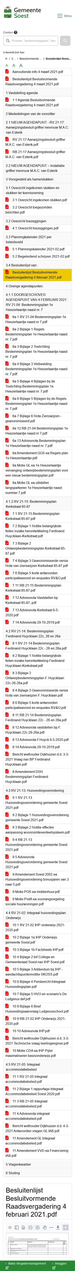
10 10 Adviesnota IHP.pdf (31, 1031)
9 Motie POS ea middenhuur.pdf (36, 892)
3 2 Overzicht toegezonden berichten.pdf (28, 210)
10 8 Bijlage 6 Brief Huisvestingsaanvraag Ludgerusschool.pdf (37, 1009)
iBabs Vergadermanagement (26, 1263)
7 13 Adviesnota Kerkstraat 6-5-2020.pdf (32, 612)
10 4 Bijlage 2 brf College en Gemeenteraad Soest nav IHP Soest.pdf (34, 959)
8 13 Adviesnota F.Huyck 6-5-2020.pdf (40, 740)
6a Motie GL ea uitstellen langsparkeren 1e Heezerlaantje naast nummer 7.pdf (33, 488)
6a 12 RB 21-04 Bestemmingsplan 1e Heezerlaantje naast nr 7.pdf (36, 431)
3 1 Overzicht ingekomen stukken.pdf (39, 200)
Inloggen (60, 1263)
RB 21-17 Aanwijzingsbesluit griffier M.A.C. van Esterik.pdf (35, 154)
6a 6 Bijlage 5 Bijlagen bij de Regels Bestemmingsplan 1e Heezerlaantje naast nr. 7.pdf (36, 403)
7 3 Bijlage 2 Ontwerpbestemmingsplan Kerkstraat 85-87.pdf (35, 548)
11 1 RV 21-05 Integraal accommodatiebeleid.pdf (26, 1079)
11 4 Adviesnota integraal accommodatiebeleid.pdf (27, 1116)
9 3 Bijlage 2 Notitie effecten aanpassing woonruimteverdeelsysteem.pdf (37, 830)
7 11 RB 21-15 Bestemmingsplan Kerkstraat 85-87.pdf (33, 588)
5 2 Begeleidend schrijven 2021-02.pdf (41, 256)
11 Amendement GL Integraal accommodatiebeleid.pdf (30, 1141)
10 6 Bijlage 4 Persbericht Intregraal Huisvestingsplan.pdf (35, 984)
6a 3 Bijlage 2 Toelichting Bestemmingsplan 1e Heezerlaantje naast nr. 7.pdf (36, 351)
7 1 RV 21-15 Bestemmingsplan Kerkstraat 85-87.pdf (32, 516)
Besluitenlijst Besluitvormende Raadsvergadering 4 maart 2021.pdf (32, 81)
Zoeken (8, 32)
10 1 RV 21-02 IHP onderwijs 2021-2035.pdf (35, 927)
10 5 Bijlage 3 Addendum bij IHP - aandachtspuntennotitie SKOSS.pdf (33, 972)
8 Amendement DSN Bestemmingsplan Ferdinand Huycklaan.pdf (26, 777)
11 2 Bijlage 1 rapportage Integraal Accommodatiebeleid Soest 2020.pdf (34, 1091)
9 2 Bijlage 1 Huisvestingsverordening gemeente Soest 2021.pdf (37, 817)
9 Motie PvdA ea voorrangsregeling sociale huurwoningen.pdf (34, 901)
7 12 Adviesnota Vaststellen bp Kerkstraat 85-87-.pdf (31, 600)
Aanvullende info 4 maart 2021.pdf (37, 72)
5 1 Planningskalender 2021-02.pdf (38, 249)
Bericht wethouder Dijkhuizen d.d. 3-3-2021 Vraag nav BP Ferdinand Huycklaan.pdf (37, 759)
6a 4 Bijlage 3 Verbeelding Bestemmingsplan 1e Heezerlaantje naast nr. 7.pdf (36, 369)
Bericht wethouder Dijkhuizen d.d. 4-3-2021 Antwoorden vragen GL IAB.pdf (37, 1128)
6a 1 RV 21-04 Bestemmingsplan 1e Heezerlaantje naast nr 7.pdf (35, 319)
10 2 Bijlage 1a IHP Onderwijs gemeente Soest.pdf (31, 940)
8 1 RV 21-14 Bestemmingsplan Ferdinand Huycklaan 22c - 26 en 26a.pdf (35, 646)
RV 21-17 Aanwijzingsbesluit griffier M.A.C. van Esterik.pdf (35, 142)
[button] (65, 41)
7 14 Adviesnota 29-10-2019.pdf (36, 622)
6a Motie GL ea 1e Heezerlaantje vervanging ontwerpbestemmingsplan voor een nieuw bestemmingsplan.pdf (36, 470)
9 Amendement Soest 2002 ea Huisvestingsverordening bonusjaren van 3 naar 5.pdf (37, 879)
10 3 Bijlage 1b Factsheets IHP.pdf (37, 949)
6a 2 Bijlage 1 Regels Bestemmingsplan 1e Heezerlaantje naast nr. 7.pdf (36, 334)
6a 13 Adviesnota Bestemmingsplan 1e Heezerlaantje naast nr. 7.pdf (35, 443)
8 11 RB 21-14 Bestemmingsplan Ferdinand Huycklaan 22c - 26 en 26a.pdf (35, 717)
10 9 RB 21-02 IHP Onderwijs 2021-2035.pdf (35, 1021)
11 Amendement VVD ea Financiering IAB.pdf (36, 1153)
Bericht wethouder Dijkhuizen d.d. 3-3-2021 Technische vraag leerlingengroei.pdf (37, 1041)
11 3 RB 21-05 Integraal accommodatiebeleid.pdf (26, 1104)
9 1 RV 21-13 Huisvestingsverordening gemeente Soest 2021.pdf (36, 802)
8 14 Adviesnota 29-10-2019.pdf (36, 747)
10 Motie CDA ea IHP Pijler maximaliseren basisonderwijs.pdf (30, 1053)
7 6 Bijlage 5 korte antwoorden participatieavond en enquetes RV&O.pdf (35, 575)
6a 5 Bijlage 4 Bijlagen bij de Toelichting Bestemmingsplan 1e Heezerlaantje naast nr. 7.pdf (30, 386)
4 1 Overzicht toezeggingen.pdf (35, 228)
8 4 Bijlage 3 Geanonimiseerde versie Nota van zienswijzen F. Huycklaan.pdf (36, 693)
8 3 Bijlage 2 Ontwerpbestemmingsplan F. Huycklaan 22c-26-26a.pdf (34, 678)
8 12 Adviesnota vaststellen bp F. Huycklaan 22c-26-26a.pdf (33, 730)
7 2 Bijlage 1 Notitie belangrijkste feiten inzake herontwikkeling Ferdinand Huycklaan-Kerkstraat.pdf (34, 531)
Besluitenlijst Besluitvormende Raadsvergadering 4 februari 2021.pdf (33, 275)
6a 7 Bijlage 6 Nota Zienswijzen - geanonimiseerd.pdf (33, 418)
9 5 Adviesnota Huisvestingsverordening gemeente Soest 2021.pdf (36, 862)
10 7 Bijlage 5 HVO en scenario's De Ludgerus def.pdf (36, 996)
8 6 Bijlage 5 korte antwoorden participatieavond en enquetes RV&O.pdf (35, 705)
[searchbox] (30, 41)
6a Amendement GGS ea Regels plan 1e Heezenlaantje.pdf (36, 455)
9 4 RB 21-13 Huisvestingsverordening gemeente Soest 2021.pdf (36, 845)
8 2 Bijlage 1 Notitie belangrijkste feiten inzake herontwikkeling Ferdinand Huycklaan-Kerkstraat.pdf (34, 660)
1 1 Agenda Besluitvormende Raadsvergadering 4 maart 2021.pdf (32, 102)
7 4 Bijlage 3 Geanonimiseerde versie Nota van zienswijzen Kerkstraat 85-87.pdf (36, 563)
